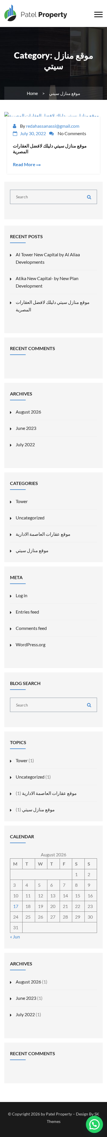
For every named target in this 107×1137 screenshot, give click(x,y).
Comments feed (31, 628)
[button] (94, 1124)
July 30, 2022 (33, 133)
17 (15, 906)
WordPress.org (30, 644)
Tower (22, 501)
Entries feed (27, 611)
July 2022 (25, 444)
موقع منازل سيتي (32, 550)
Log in (21, 595)
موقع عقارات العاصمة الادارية (43, 534)
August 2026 (28, 411)
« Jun (15, 936)
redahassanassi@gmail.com (52, 126)
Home (32, 93)
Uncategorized (30, 517)
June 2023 (26, 428)
